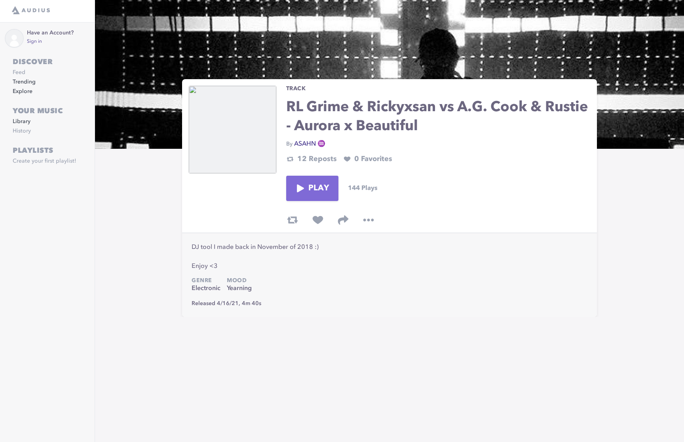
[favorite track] (318, 220)
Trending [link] (24, 82)
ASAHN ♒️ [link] (309, 144)
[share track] (343, 220)
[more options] (368, 220)
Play (318, 188)
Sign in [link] (34, 41)
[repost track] (292, 220)
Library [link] (21, 121)
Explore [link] (22, 91)
